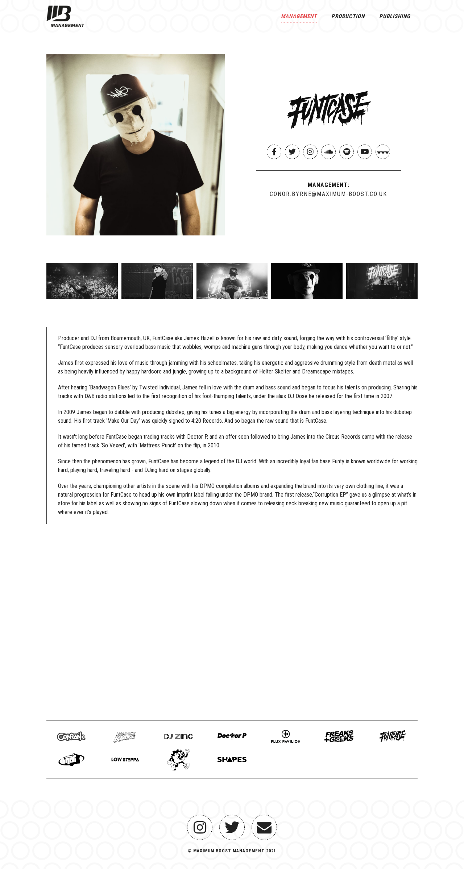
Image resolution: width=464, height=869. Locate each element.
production (348, 16)
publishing (394, 16)
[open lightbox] (135, 144)
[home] (65, 14)
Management (299, 16)
